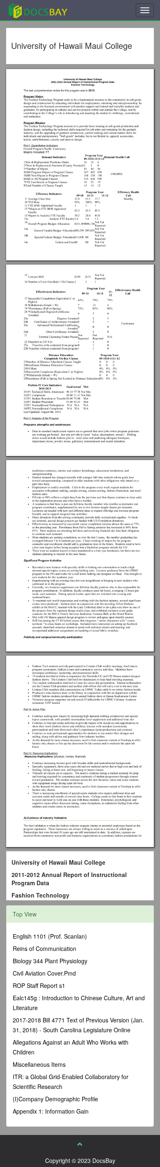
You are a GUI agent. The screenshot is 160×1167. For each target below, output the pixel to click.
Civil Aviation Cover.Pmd (44, 973)
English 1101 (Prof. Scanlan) (50, 936)
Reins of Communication (44, 948)
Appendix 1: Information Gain (51, 1111)
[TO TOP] (80, 1144)
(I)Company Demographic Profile (55, 1099)
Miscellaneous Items (39, 1064)
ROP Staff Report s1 (39, 985)
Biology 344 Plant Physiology (50, 961)
